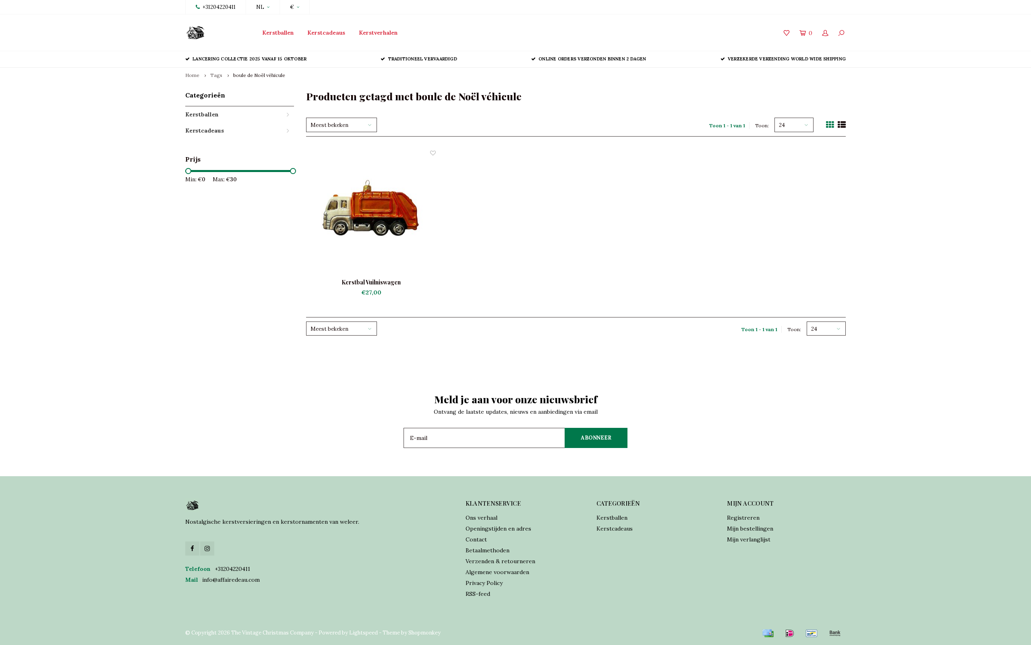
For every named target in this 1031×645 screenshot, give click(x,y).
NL (260, 7)
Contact (476, 539)
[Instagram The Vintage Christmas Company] (207, 548)
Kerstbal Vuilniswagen (371, 282)
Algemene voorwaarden (497, 572)
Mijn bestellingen (750, 528)
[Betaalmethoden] (768, 633)
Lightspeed (363, 632)
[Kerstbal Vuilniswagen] (371, 213)
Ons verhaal (481, 517)
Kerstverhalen (378, 32)
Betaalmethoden (487, 550)
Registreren (743, 517)
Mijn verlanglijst (748, 539)
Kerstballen (278, 32)
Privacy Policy (484, 583)
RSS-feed (478, 593)
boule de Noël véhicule (259, 75)
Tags (216, 75)
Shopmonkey (424, 632)
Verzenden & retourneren (500, 561)
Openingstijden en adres (498, 528)
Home (192, 75)
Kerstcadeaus (326, 32)
